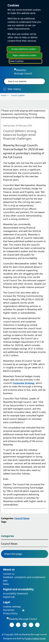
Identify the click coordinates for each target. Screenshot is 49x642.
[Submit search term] (40, 81)
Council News (21, 518)
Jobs (5, 580)
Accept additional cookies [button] (23, 49)
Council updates (18, 95)
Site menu (14, 89)
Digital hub (9, 596)
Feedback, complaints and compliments (24, 577)
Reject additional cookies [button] (24, 55)
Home (3, 95)
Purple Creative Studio (35, 638)
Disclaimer (8, 609)
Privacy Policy (10, 613)
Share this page (13, 554)
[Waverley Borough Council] (24, 71)
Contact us (8, 573)
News (6, 583)
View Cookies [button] (17, 61)
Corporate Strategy (23, 383)
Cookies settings (12, 606)
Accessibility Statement (15, 593)
